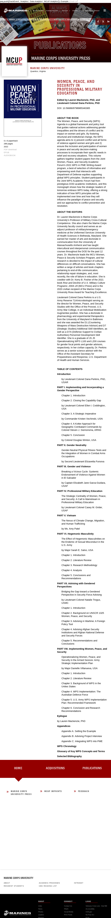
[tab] (18, 769)
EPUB (6, 152)
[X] (103, 21)
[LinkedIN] (108, 21)
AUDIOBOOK (10, 155)
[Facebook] (98, 21)
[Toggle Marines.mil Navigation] (104, 10)
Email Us (73, 1)
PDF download (10, 149)
